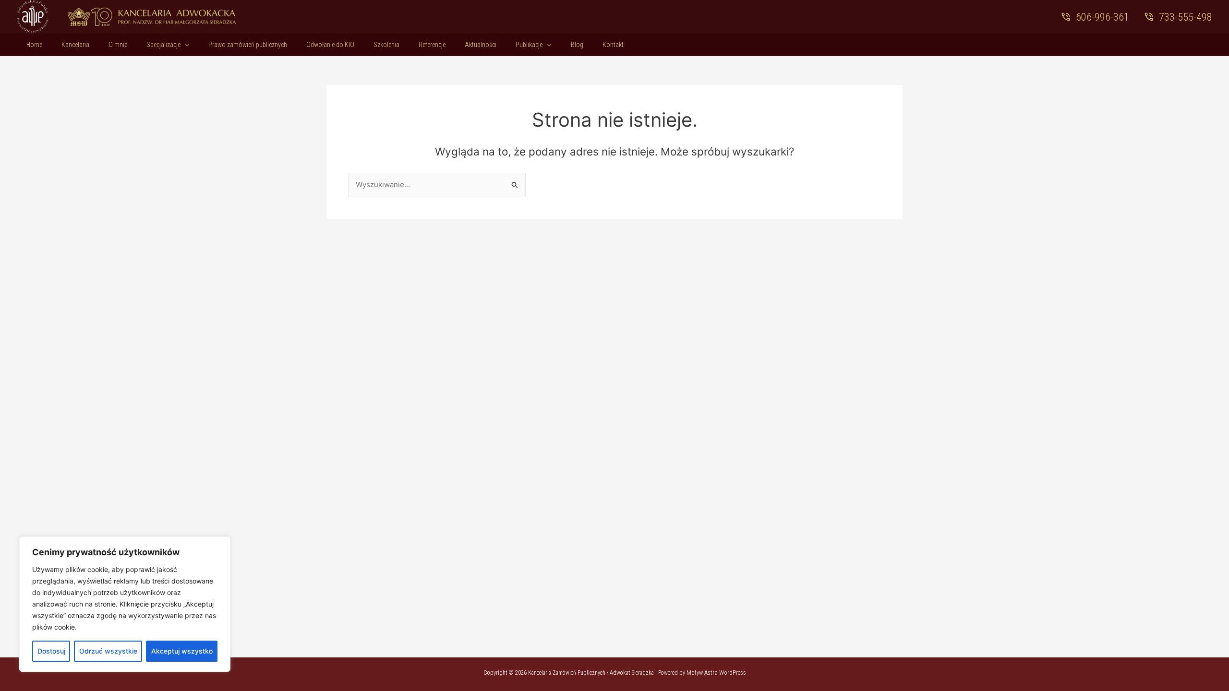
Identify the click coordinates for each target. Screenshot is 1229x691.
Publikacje (529, 44)
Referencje (432, 44)
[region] (124, 604)
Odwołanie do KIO (330, 44)
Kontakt (613, 44)
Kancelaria (75, 44)
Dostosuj (51, 651)
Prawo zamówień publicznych (247, 44)
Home (34, 44)
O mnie (117, 44)
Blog (577, 44)
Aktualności (480, 44)
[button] (185, 45)
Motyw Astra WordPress (716, 672)
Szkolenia (386, 44)
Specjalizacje (163, 44)
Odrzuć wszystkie (108, 651)
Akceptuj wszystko (182, 651)
